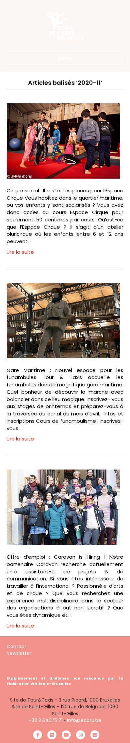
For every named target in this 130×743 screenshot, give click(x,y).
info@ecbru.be (84, 720)
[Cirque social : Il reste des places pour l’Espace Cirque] (63, 140)
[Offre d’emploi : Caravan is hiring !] (63, 506)
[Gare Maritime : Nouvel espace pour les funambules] (63, 320)
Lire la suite (20, 251)
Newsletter (19, 653)
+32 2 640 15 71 (46, 720)
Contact (16, 646)
